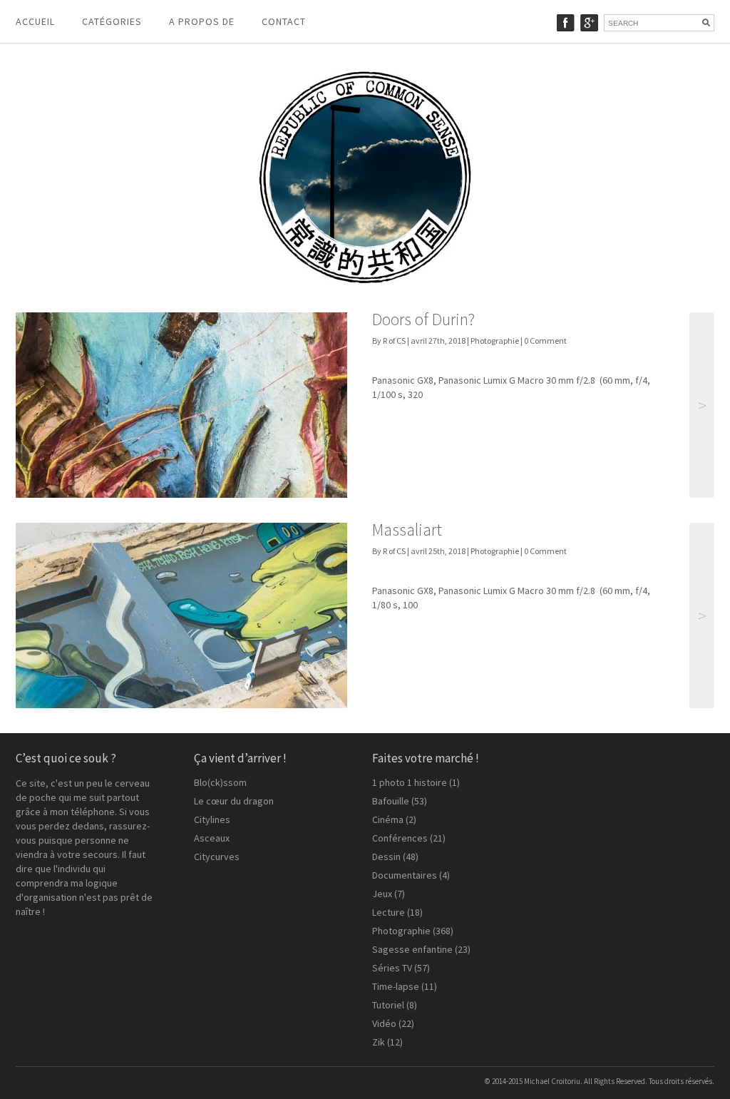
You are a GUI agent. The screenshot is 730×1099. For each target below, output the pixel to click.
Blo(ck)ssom (220, 782)
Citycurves (217, 856)
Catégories (112, 21)
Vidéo (384, 1023)
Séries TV (392, 967)
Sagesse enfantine (412, 949)
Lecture (388, 912)
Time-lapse (395, 986)
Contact (284, 21)
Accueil (35, 21)
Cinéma (387, 819)
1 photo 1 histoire (409, 782)
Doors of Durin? (423, 319)
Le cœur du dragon (234, 800)
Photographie (495, 340)
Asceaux (212, 838)
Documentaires (404, 875)
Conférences (400, 838)
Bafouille (390, 800)
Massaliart (407, 529)
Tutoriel (388, 1004)
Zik (378, 1042)
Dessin (386, 856)
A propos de (202, 21)
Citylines (212, 819)
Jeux (382, 893)
